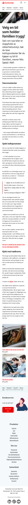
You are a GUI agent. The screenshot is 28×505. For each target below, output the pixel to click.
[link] (3, 2)
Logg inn (21, 2)
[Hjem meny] (25, 2)
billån (11, 281)
